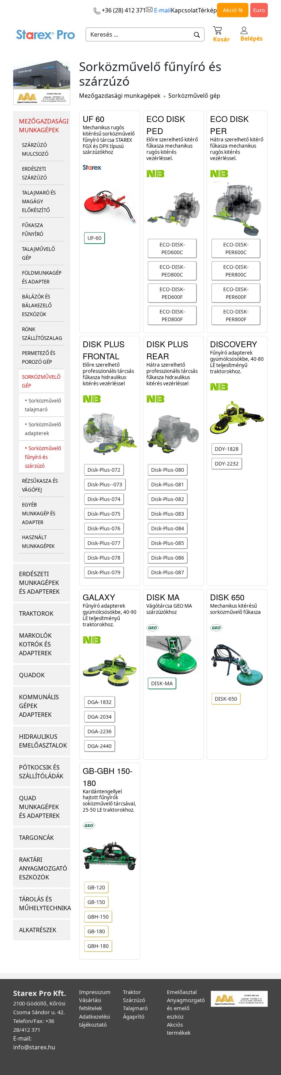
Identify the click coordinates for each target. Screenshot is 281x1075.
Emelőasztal (182, 992)
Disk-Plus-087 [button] (167, 572)
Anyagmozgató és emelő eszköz (186, 1008)
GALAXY (99, 597)
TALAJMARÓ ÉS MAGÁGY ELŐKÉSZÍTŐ (39, 201)
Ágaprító (134, 1016)
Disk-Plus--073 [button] (104, 484)
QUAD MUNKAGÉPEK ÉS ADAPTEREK (39, 807)
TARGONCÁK (36, 838)
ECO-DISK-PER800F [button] (236, 315)
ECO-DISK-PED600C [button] (172, 248)
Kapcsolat (184, 10)
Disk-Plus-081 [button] (167, 484)
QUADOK (32, 675)
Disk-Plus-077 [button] (103, 543)
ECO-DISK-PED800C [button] (172, 270)
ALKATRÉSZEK (37, 930)
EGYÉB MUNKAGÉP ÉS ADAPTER (38, 513)
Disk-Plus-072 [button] (103, 469)
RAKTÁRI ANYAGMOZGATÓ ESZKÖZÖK (43, 868)
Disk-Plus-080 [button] (167, 469)
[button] (197, 34)
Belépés (251, 38)
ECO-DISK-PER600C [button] (236, 248)
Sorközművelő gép (194, 96)
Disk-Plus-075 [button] (103, 513)
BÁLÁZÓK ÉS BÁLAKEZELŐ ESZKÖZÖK (37, 305)
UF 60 (93, 118)
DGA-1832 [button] (99, 701)
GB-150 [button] (96, 901)
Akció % (233, 10)
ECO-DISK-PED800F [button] (172, 315)
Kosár (221, 39)
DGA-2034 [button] (99, 716)
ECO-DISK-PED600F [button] (172, 293)
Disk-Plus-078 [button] (103, 557)
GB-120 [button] (96, 887)
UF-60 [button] (94, 237)
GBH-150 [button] (98, 916)
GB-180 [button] (96, 931)
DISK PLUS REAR (167, 350)
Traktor (132, 992)
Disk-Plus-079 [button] (103, 572)
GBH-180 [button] (98, 945)
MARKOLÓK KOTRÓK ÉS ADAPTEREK (35, 644)
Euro (259, 10)
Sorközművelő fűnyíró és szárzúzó (43, 457)
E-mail (162, 10)
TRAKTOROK (36, 613)
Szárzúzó (134, 1000)
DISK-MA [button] (162, 683)
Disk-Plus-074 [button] (103, 499)
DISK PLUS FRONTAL (104, 350)
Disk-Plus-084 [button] (167, 528)
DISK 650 (227, 597)
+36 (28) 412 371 (123, 10)
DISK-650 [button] (226, 698)
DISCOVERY (233, 343)
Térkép (207, 10)
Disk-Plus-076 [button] (103, 528)
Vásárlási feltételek (90, 1004)
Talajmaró (135, 1008)
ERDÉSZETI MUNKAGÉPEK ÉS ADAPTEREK (39, 583)
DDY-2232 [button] (227, 463)
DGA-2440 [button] (99, 745)
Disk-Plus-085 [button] (167, 543)
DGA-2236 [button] (99, 731)
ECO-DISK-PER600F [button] (236, 293)
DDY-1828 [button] (227, 448)
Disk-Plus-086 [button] (167, 557)
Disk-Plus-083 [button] (167, 513)
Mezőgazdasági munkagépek (120, 96)
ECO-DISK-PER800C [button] (236, 270)
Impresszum (94, 992)
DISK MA (163, 597)
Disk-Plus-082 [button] (167, 499)
